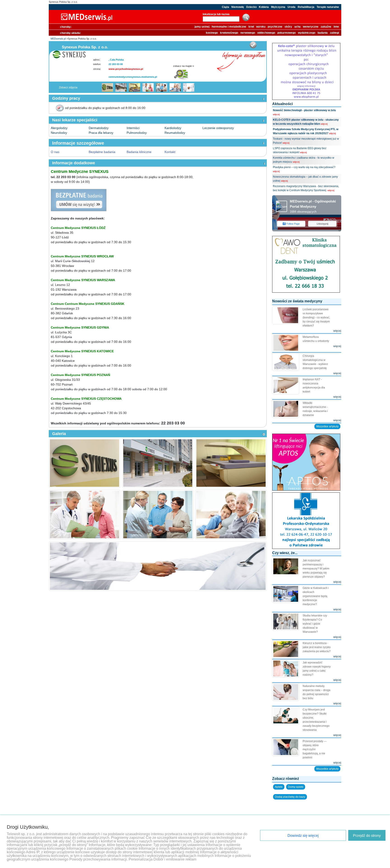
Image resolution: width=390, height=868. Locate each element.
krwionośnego (229, 32)
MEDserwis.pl (58, 38)
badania (323, 32)
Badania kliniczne (139, 152)
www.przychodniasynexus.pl (126, 69)
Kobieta (264, 7)
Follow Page (293, 223)
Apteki (279, 786)
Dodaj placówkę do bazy (290, 796)
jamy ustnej (202, 26)
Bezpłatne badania (102, 152)
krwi (251, 26)
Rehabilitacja (306, 7)
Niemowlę (237, 7)
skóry (288, 26)
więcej (276, 114)
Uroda (291, 7)
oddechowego (266, 32)
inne (336, 26)
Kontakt (170, 152)
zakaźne (326, 26)
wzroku (260, 26)
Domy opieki (295, 786)
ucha (297, 26)
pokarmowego (286, 32)
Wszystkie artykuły (327, 426)
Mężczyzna (278, 7)
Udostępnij (322, 223)
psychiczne (275, 26)
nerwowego (247, 32)
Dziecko (251, 7)
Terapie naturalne (328, 7)
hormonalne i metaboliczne (229, 26)
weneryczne (310, 26)
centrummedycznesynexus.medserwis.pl (133, 76)
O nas (55, 152)
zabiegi (334, 32)
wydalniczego (306, 32)
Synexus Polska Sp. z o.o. (63, 1)
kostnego (212, 32)
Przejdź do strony (367, 835)
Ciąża (225, 7)
